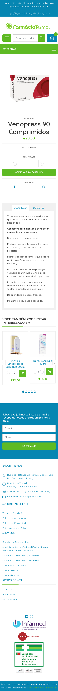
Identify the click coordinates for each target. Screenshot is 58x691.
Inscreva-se (29, 446)
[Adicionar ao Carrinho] (22, 373)
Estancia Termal (10, 599)
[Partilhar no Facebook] (14, 187)
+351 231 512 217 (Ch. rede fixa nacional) (28, 491)
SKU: (24, 147)
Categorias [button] (9, 49)
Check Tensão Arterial (14, 565)
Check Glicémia (10, 575)
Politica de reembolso (14, 518)
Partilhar (29, 182)
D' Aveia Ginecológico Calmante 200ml (15, 363)
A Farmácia (8, 594)
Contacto (7, 589)
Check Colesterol (11, 570)
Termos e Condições (13, 513)
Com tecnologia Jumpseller (41, 687)
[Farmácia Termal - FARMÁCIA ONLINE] (27, 25)
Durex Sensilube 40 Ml (42, 362)
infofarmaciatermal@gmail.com (24, 496)
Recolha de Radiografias (15, 542)
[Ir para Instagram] (31, 616)
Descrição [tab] (20, 207)
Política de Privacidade (14, 523)
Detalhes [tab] (38, 207)
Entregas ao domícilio (14, 528)
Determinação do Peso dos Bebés (20, 560)
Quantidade (29, 157)
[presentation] (3, 362)
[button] (38, 13)
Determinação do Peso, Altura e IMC (21, 555)
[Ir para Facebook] (26, 616)
